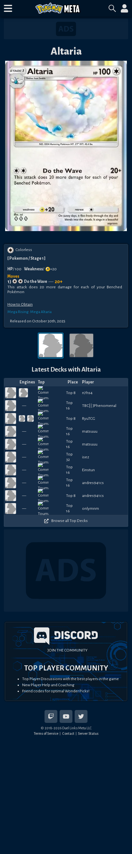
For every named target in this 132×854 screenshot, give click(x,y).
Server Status (88, 733)
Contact (68, 733)
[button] (8, 8)
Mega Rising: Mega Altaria (29, 312)
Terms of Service (46, 733)
